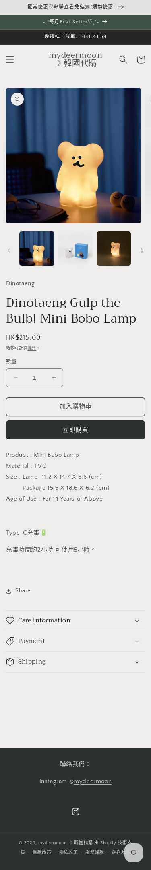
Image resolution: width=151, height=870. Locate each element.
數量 (11, 361)
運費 (32, 348)
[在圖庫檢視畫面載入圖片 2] (75, 248)
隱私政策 (68, 852)
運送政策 (121, 852)
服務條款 (94, 852)
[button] (10, 59)
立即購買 (76, 430)
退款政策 (42, 852)
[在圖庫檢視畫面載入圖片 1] (37, 248)
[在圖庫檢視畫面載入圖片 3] (114, 248)
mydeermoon (93, 781)
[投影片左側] (9, 250)
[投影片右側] (142, 250)
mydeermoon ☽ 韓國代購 (65, 842)
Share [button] (23, 591)
